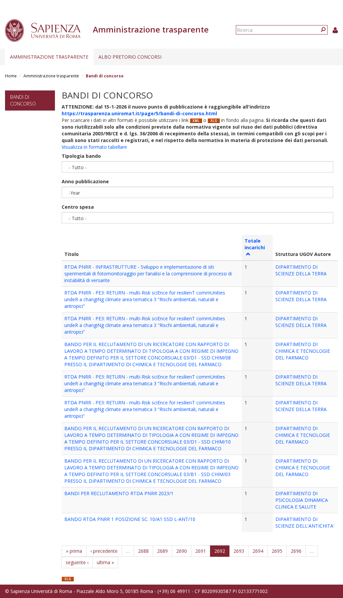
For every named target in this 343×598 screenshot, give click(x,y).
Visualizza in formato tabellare (94, 147)
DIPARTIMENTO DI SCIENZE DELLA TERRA (301, 270)
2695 (277, 551)
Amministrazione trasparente (49, 57)
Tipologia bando (81, 156)
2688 (143, 551)
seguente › (77, 562)
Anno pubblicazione (85, 181)
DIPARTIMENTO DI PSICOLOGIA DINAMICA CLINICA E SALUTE (301, 500)
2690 (181, 551)
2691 (200, 551)
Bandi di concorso (23, 100)
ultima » (105, 562)
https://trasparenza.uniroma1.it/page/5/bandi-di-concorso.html (139, 113)
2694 (258, 551)
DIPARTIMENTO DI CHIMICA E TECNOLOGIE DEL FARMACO (302, 351)
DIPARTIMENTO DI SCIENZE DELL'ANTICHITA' (304, 522)
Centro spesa (78, 207)
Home (11, 76)
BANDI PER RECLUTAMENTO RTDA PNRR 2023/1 (119, 493)
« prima (74, 551)
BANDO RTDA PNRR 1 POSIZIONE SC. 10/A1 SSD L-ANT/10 (129, 519)
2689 (162, 551)
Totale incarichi (255, 244)
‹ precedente (104, 551)
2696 (296, 551)
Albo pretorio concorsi (129, 57)
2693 (238, 551)
